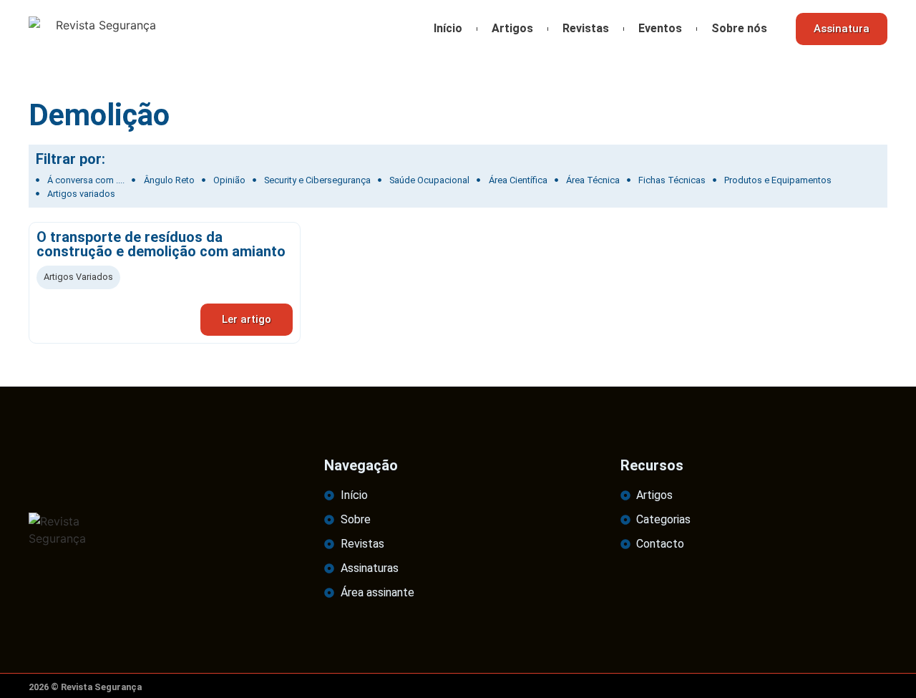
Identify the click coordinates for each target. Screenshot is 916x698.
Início (448, 28)
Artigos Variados (78, 276)
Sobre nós (739, 28)
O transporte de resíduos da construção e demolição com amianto (161, 244)
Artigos (512, 28)
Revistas (585, 28)
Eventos (660, 28)
